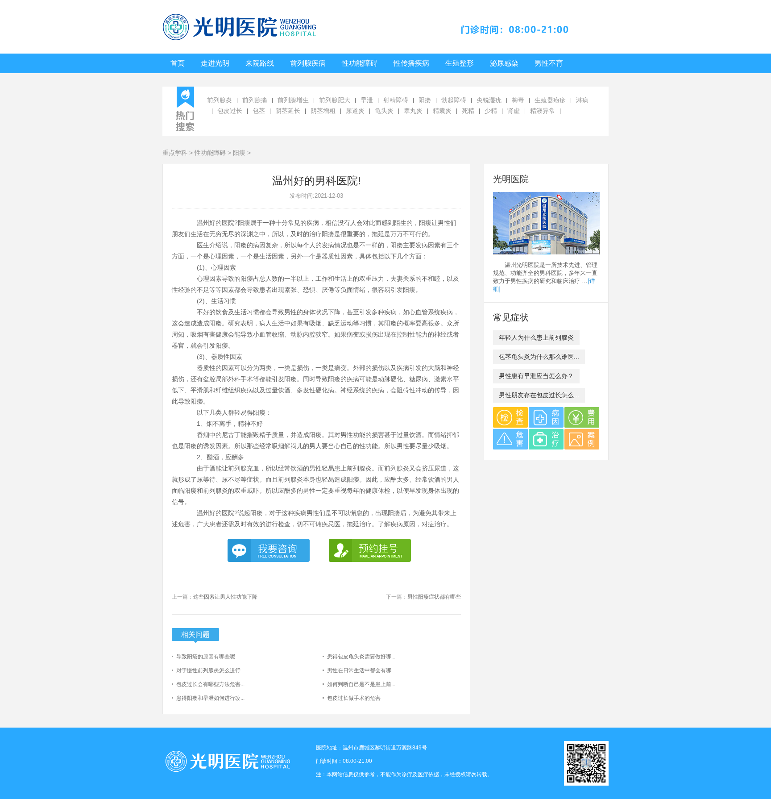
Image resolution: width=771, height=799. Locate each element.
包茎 (259, 110)
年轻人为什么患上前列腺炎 (536, 337)
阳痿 (425, 100)
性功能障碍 (359, 63)
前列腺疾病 (308, 63)
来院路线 (259, 63)
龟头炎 (384, 110)
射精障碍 (395, 100)
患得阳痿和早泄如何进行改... (210, 698)
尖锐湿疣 (489, 100)
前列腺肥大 (334, 100)
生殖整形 (459, 63)
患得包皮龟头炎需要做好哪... (361, 656)
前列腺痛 (254, 100)
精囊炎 (442, 110)
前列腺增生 (293, 100)
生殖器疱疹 (550, 100)
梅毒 (518, 100)
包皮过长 (229, 110)
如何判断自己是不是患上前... (361, 684)
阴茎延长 (287, 110)
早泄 (367, 100)
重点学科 (174, 152)
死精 (468, 110)
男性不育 (549, 63)
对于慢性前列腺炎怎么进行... (210, 670)
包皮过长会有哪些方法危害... (210, 684)
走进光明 (215, 63)
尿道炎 (355, 110)
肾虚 (513, 110)
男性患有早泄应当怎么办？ (536, 375)
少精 (491, 110)
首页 (177, 63)
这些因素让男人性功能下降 (225, 597)
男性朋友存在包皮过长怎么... (539, 395)
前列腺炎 (219, 100)
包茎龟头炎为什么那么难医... (539, 356)
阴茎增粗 (323, 110)
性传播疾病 (411, 63)
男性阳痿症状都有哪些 (434, 597)
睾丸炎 (413, 110)
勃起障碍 (453, 100)
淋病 (582, 100)
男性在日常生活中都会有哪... (361, 670)
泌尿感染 (504, 63)
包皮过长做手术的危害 (354, 698)
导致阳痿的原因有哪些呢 (205, 656)
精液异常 (542, 110)
